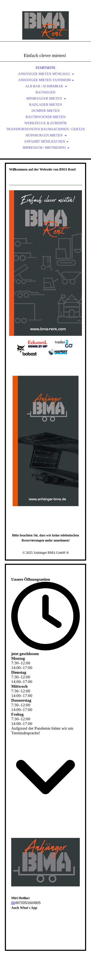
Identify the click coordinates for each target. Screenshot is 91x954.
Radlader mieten (45, 104)
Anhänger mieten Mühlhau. (44, 74)
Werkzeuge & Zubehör (45, 123)
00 (13, 903)
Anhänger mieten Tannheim (44, 80)
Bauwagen (45, 92)
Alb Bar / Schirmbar (44, 86)
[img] (45, 25)
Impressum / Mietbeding (44, 147)
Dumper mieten (46, 110)
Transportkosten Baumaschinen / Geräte (45, 129)
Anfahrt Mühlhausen (44, 141)
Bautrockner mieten (46, 117)
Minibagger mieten (44, 98)
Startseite (45, 67)
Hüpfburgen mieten (44, 135)
